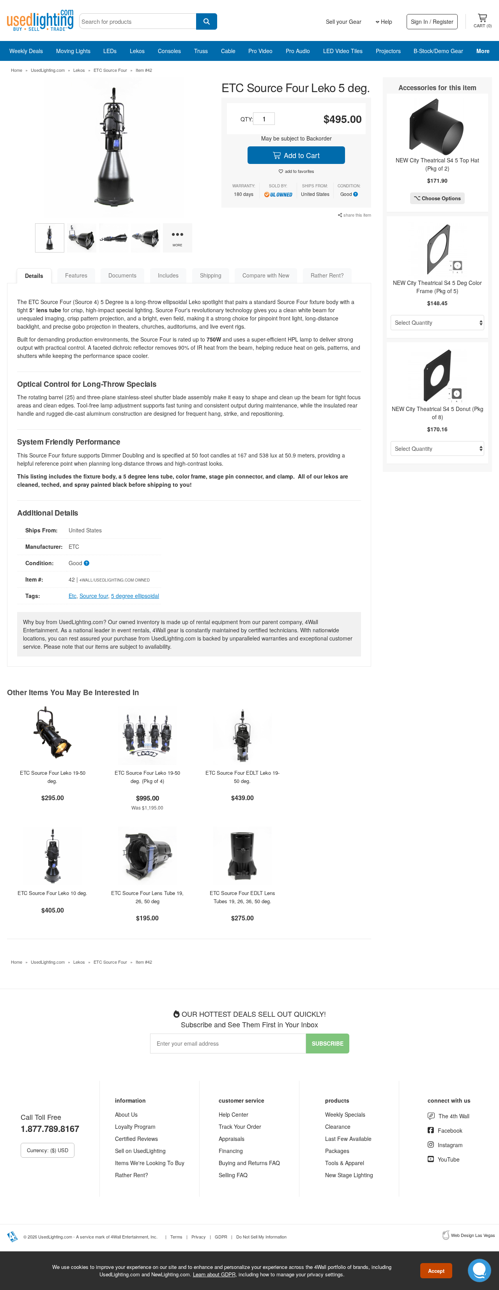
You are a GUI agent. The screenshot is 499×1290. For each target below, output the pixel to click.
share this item (356, 215)
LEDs (110, 51)
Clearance (337, 1126)
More (483, 51)
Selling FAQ (233, 1175)
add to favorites (299, 171)
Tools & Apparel (344, 1163)
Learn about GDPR (214, 1274)
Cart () (483, 25)
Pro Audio (298, 51)
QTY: (247, 119)
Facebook (450, 1130)
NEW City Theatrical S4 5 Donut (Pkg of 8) (437, 413)
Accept (436, 1270)
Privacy (198, 1236)
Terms (176, 1236)
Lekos (137, 51)
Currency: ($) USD (47, 1150)
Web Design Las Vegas (473, 1235)
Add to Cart (301, 155)
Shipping (210, 275)
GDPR (221, 1236)
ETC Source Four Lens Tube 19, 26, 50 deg (147, 897)
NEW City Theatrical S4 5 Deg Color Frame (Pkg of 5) (437, 287)
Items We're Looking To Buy (149, 1163)
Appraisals (231, 1138)
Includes (168, 275)
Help (385, 21)
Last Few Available (348, 1138)
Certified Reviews (136, 1138)
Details (34, 275)
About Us (126, 1114)
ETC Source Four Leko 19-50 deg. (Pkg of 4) (147, 777)
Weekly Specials (345, 1114)
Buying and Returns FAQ (249, 1163)
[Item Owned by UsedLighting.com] (278, 193)
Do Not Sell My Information (261, 1236)
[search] (206, 21)
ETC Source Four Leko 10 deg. (52, 893)
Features (76, 275)
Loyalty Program (135, 1126)
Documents (122, 275)
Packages (337, 1151)
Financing (231, 1151)
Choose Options (440, 198)
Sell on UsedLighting (140, 1151)
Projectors (388, 51)
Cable (228, 51)
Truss (201, 51)
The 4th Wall (454, 1116)
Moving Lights (73, 51)
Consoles (169, 51)
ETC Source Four (110, 70)
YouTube (449, 1159)
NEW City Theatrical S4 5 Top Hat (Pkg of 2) (437, 164)
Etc (72, 596)
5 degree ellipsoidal (135, 596)
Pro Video (260, 51)
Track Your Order (240, 1126)
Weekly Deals (26, 51)
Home (16, 70)
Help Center (233, 1114)
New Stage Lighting (349, 1175)
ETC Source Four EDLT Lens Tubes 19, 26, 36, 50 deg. (242, 897)
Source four (94, 596)
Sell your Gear (343, 21)
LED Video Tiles (343, 51)
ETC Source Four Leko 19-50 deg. (52, 777)
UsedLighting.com (48, 70)
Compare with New (265, 275)
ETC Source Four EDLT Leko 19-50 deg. (242, 777)
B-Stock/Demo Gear (438, 51)
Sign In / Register (432, 21)
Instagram (450, 1145)
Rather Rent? (327, 275)
